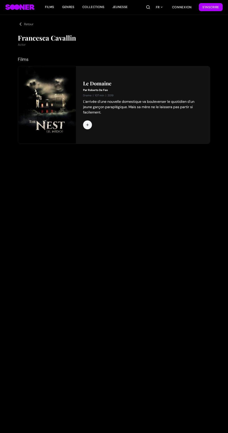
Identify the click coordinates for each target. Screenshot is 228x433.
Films (49, 7)
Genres (68, 7)
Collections (93, 7)
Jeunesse (120, 7)
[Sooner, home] (19, 7)
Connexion (182, 7)
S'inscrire (210, 7)
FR (157, 7)
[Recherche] (148, 7)
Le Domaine (97, 83)
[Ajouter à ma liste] (87, 124)
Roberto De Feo (98, 90)
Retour (28, 24)
